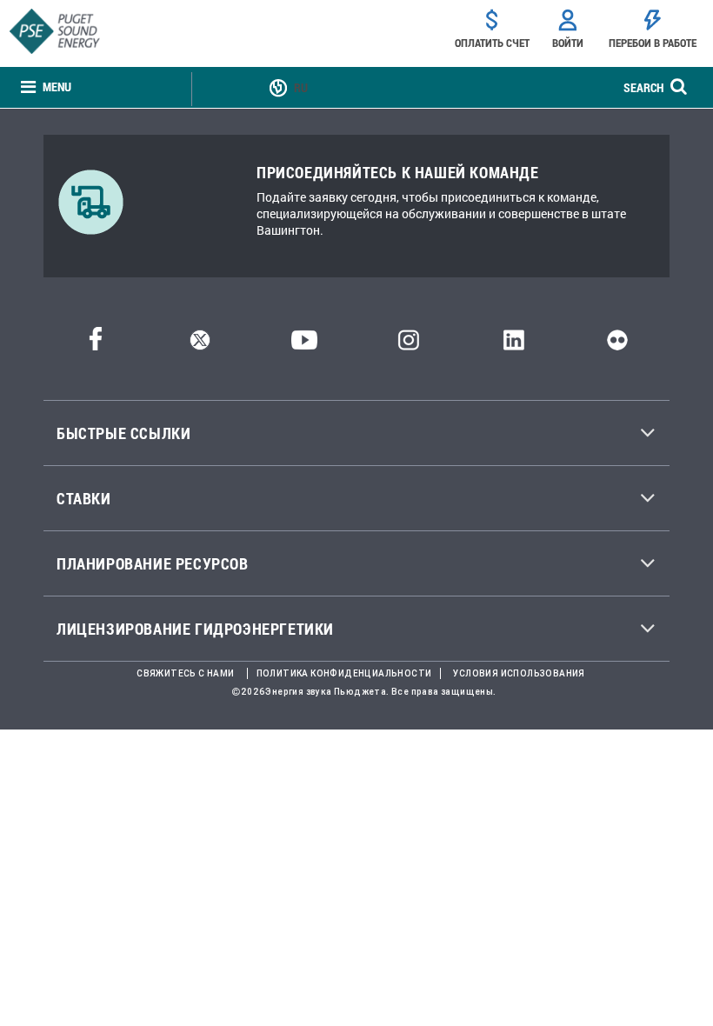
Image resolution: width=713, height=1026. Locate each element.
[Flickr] (617, 345)
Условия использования (518, 673)
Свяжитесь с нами (185, 673)
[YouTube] (304, 345)
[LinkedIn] (513, 345)
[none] (46, 87)
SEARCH (643, 87)
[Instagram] (408, 345)
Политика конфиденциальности (344, 673)
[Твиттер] (200, 345)
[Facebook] (96, 345)
